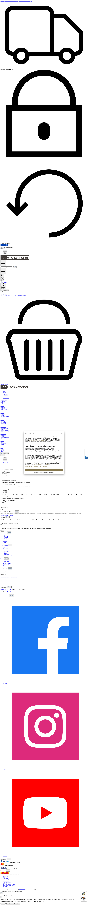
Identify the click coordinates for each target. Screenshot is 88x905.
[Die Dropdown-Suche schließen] (15, 267)
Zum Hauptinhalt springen (6, 1)
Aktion (2, 522)
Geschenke (5, 537)
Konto (4, 539)
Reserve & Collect (7, 563)
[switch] (83, 900)
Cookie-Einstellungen (7, 886)
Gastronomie (5, 536)
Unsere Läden (6, 554)
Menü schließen (6, 290)
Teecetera (5, 541)
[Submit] (1, 524)
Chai (4, 562)
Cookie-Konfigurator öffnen (11, 903)
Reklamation (5, 883)
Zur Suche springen (15, 1)
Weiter (19, 903)
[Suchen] (13, 267)
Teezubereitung (6, 564)
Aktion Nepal (6, 561)
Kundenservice (4, 532)
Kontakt (4, 542)
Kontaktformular (10, 591)
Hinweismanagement (7, 555)
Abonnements (25, 295)
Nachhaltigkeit (6, 551)
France (5, 253)
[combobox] (6, 267)
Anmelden (3, 292)
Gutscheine (5, 538)
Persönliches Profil (8, 295)
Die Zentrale (5, 548)
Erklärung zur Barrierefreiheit (9, 884)
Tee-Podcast (5, 565)
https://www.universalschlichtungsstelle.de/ (36, 496)
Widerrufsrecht (6, 881)
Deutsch (5, 250)
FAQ (4, 535)
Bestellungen (19, 295)
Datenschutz (5, 878)
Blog (4, 547)
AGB (33, 528)
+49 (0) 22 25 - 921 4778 (6, 589)
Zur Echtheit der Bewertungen (9, 885)
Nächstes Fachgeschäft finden (7, 515)
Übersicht (3, 295)
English (5, 252)
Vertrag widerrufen (4, 593)
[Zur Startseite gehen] (15, 259)
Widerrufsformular (7, 882)
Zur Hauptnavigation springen (26, 1)
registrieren (5, 294)
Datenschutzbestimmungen (12, 528)
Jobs (4, 550)
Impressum (5, 876)
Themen (2, 558)
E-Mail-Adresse (4, 523)
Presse (4, 552)
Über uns (5, 553)
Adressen (14, 295)
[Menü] (86, 892)
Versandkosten (22, 889)
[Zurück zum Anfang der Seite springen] (2, 893)
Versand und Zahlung (7, 879)
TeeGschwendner (4, 545)
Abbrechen (3, 903)
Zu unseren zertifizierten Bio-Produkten (9, 577)
